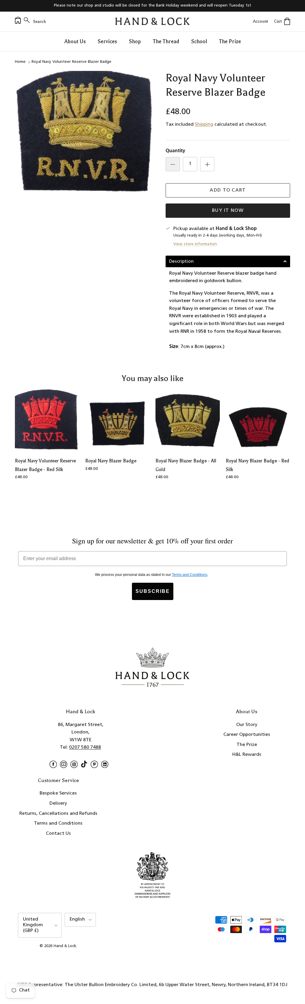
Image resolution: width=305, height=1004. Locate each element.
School (199, 41)
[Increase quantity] (207, 164)
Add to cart (228, 190)
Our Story (246, 724)
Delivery (58, 803)
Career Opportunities (246, 734)
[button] (228, 261)
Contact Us (58, 833)
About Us (75, 41)
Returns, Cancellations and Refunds (58, 813)
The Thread (166, 41)
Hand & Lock (65, 946)
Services (107, 41)
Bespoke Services (58, 793)
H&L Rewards (246, 754)
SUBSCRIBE (153, 591)
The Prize (230, 41)
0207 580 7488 (85, 747)
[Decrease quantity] (173, 164)
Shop (135, 41)
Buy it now (228, 210)
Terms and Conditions (58, 823)
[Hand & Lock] (152, 21)
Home (20, 62)
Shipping (204, 124)
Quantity (175, 151)
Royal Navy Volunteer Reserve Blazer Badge (71, 62)
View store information (195, 244)
